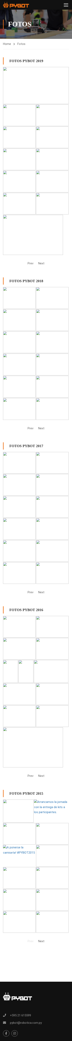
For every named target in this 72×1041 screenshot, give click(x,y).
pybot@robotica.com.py (26, 1023)
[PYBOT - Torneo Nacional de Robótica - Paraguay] (16, 5)
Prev (30, 263)
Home (7, 44)
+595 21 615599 (20, 1015)
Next (41, 263)
